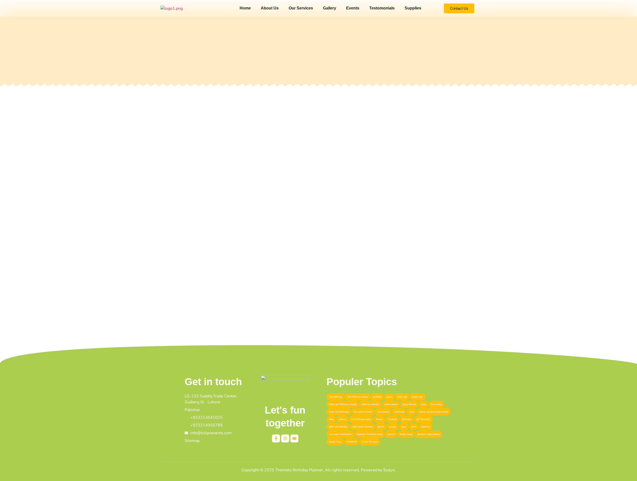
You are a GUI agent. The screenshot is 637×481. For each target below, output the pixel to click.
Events (352, 8)
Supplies (413, 8)
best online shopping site (242, 455)
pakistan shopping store (212, 455)
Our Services (301, 8)
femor (163, 455)
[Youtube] (294, 438)
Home (245, 8)
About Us (270, 8)
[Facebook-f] (276, 438)
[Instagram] (285, 438)
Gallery (329, 8)
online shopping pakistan (182, 455)
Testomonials (382, 8)
